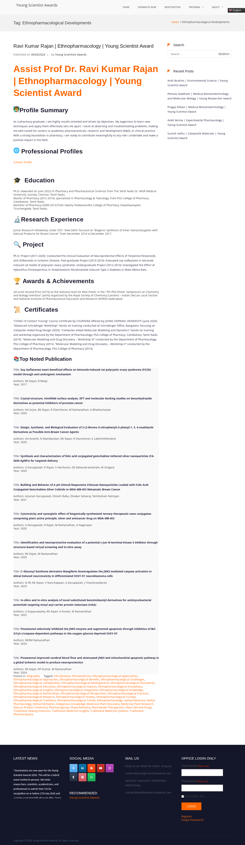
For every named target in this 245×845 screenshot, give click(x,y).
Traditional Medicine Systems (109, 711)
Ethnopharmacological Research (34, 697)
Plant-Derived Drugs (139, 707)
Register (186, 816)
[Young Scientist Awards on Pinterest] (82, 777)
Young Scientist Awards (37, 5)
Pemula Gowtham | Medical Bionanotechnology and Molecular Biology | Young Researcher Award (199, 96)
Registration (172, 7)
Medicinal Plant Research (137, 704)
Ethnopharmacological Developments (85, 683)
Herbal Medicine (134, 700)
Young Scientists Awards (71, 54)
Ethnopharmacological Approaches (35, 679)
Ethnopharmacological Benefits (79, 679)
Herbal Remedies (44, 704)
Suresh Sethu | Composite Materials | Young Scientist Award (196, 136)
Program (194, 7)
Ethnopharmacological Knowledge (121, 690)
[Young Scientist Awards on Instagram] (110, 768)
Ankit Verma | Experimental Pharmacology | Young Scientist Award (195, 122)
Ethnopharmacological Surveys (116, 697)
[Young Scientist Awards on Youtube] (101, 768)
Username (195, 766)
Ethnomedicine (81, 676)
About (216, 7)
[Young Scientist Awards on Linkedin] (82, 768)
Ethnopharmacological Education (34, 686)
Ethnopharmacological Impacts (77, 686)
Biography (33, 676)
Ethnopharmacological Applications (115, 676)
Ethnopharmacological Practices (128, 693)
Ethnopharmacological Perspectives (83, 693)
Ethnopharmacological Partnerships (36, 693)
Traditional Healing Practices (31, 711)
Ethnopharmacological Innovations (120, 686)
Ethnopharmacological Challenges (122, 679)
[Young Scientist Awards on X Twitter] (73, 768)
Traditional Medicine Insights (70, 711)
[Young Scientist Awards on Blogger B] (91, 768)
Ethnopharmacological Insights (33, 690)
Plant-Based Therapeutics (108, 707)
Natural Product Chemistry (30, 707)
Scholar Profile (22, 162)
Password (194, 781)
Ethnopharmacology (110, 700)
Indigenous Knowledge (70, 704)
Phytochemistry (80, 707)
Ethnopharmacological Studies (75, 697)
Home (126, 7)
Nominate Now (147, 7)
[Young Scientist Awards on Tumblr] (73, 777)
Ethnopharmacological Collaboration (36, 683)
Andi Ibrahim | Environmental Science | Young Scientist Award (197, 83)
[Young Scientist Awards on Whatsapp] (91, 777)
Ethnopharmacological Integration (76, 690)
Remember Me (194, 796)
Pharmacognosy (59, 707)
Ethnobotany (62, 676)
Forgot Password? (192, 820)
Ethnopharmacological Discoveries (133, 683)
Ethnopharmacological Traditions (34, 700)
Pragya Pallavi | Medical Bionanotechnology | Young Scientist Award (196, 109)
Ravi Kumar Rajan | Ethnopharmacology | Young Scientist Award (83, 46)
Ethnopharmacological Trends (76, 700)
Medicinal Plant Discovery (103, 704)
